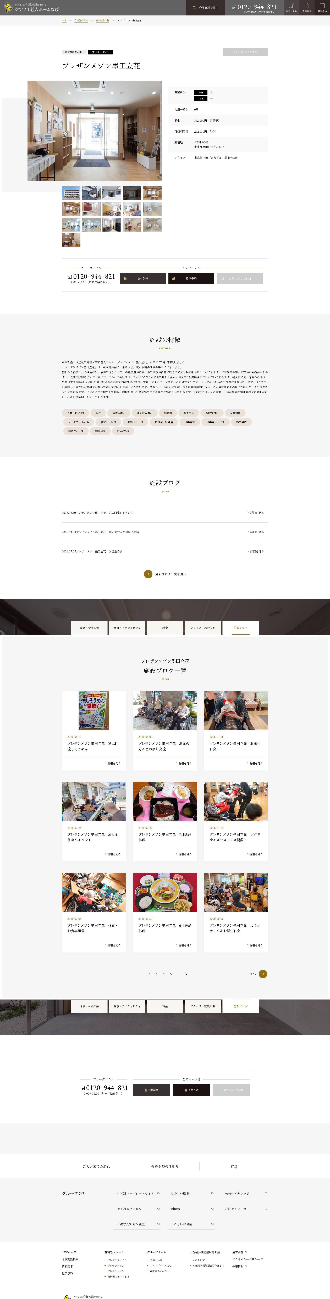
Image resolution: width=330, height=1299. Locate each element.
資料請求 (306, 11)
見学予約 (322, 11)
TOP (64, 20)
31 (187, 973)
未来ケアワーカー (237, 1208)
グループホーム (156, 1252)
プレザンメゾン (116, 1271)
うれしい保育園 (181, 1224)
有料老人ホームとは (118, 1276)
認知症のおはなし (159, 1271)
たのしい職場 (180, 1193)
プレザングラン (116, 1265)
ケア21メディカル (129, 1208)
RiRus (175, 1208)
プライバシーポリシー (246, 1259)
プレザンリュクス (117, 1260)
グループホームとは (161, 1265)
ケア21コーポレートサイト (135, 1193)
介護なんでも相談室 (131, 1224)
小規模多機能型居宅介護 (205, 1252)
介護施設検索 (81, 20)
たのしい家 (156, 1260)
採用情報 (237, 1266)
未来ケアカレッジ (237, 1193)
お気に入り (291, 11)
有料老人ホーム (114, 1252)
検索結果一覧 (102, 20)
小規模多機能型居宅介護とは (208, 1265)
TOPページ (69, 1252)
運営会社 (237, 1252)
